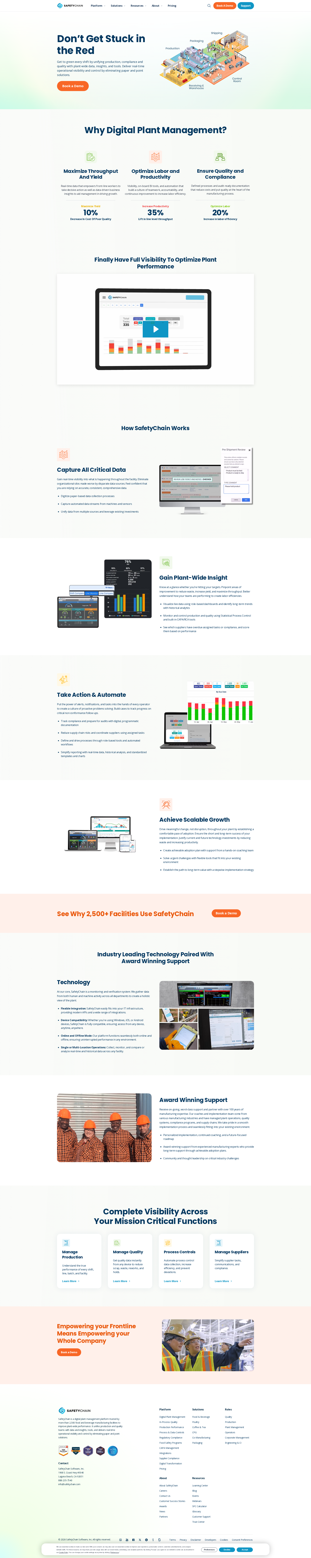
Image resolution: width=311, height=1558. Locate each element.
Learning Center (200, 1485)
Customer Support (201, 1516)
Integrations (165, 1453)
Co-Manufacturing (201, 1437)
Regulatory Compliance (170, 1437)
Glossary (196, 1511)
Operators (230, 1432)
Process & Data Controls (171, 1432)
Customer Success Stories (172, 1501)
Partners (163, 1516)
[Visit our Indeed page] (153, 1539)
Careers (163, 1490)
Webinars (197, 1501)
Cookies (224, 1539)
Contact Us (164, 1495)
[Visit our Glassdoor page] (159, 1539)
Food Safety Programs (170, 1442)
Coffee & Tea (199, 1427)
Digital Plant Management (172, 1416)
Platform (96, 5)
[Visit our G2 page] (146, 1539)
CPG (194, 1432)
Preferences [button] (114, 1552)
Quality (228, 1416)
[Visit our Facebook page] (133, 1539)
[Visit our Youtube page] (127, 1539)
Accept (245, 1550)
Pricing (172, 5)
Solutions (116, 5)
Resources (137, 5)
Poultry (195, 1422)
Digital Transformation (170, 1463)
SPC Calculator (199, 1506)
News (162, 1511)
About (155, 5)
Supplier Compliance (169, 1458)
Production (230, 1422)
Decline (227, 1550)
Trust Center (198, 1521)
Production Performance (171, 1427)
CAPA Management (169, 1447)
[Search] (209, 6)
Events (195, 1495)
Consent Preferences (242, 1539)
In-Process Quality (168, 1422)
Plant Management (234, 1427)
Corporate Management (237, 1437)
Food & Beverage (201, 1416)
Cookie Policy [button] (63, 1552)
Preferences (209, 1550)
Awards (163, 1506)
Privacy (183, 1539)
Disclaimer (195, 1539)
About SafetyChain (168, 1485)
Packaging (197, 1442)
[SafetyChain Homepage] (70, 5)
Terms (172, 1539)
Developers (210, 1539)
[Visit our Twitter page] (140, 1539)
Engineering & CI (233, 1442)
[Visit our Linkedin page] (120, 1539)
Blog (194, 1490)
